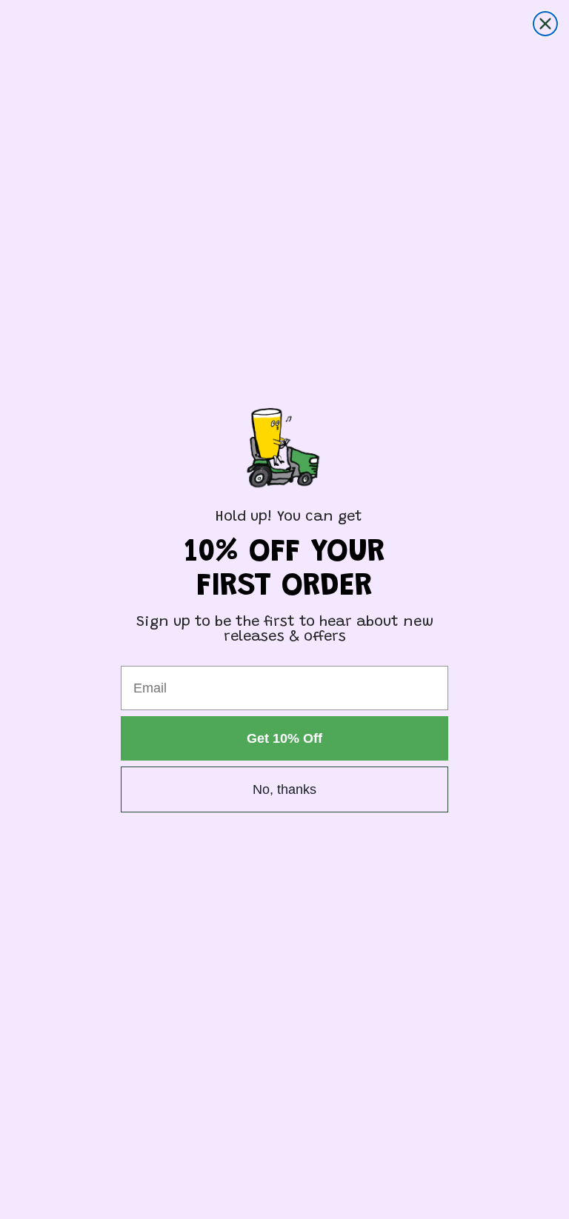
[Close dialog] (545, 24)
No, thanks (284, 789)
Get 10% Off (284, 738)
